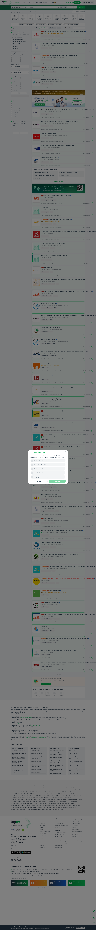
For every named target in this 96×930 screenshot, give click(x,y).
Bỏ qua (39, 481)
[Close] (66, 452)
